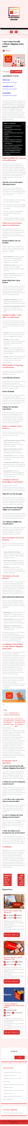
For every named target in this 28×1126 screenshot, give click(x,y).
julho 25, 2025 (10, 915)
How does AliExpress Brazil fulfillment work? (13, 958)
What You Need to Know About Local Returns (12, 130)
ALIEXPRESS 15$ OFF (8, 86)
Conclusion (7, 154)
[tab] (11, 32)
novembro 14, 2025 (11, 1010)
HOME (5, 710)
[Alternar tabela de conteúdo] (22, 123)
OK (19, 1057)
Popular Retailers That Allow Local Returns (13, 133)
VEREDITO (19, 915)
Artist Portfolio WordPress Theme (8, 1121)
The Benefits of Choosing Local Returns (13, 137)
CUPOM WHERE (6, 93)
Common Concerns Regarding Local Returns (12, 142)
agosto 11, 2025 (10, 962)
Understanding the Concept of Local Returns (12, 126)
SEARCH (14, 1051)
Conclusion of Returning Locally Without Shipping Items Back (13, 149)
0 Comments (10, 918)
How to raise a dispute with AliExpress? (13, 912)
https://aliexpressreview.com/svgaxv (9, 82)
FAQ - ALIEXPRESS (16, 72)
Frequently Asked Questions (12, 152)
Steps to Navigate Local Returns (13, 140)
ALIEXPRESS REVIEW (14, 18)
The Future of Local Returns (11, 147)
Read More (12, 935)
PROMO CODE (6, 79)
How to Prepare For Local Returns (13, 145)
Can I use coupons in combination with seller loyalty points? (14, 1005)
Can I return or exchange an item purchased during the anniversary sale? (20, 722)
